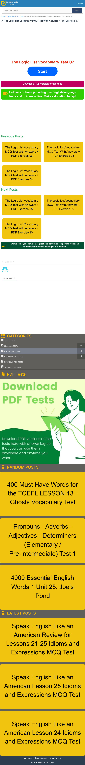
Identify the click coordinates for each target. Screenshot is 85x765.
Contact (29, 758)
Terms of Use (42, 758)
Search (77, 10)
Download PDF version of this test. (42, 83)
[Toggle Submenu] (81, 345)
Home (3, 16)
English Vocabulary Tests (15, 16)
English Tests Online (46, 762)
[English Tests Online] (9, 3)
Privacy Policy (55, 758)
